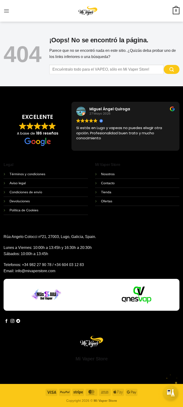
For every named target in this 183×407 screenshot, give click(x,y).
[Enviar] (171, 69)
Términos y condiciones (27, 174)
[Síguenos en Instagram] (12, 321)
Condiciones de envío (26, 192)
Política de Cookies (24, 210)
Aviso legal (18, 183)
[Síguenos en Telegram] (18, 321)
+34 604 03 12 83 (69, 265)
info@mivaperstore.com (35, 271)
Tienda (106, 192)
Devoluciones (20, 201)
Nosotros (108, 174)
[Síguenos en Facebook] (6, 321)
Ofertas (106, 201)
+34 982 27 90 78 (36, 265)
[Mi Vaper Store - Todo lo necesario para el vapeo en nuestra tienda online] (88, 14)
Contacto (108, 183)
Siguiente (132, 397)
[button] (6, 11)
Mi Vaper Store (91, 358)
